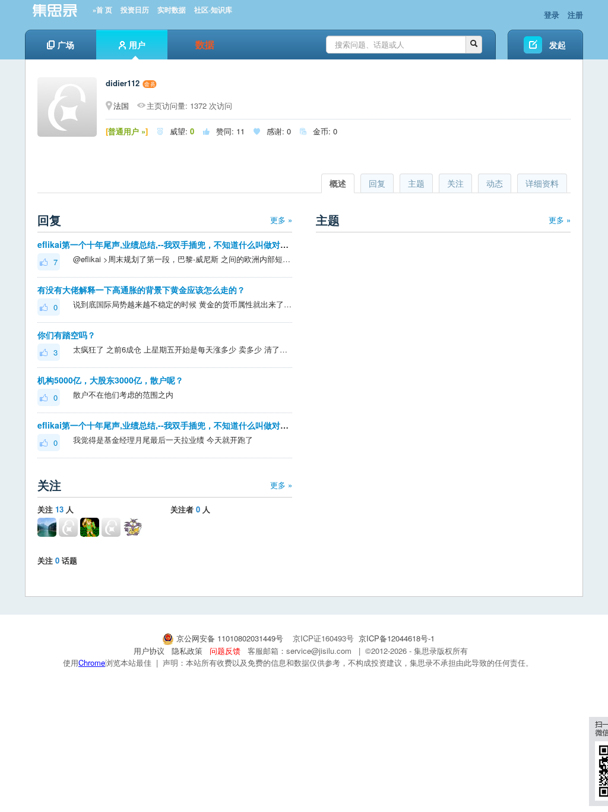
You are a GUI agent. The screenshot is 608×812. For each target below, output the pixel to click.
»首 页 (102, 10)
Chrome (91, 662)
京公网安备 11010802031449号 (230, 638)
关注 (455, 183)
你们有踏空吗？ (66, 335)
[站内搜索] (474, 44)
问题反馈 (225, 650)
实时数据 (171, 10)
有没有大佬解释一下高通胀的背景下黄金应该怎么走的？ (141, 289)
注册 (575, 14)
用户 (137, 45)
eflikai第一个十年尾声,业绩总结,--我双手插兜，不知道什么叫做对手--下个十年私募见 (195, 244)
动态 (494, 183)
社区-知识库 (213, 10)
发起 (557, 45)
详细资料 (542, 183)
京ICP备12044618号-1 (397, 638)
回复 (377, 183)
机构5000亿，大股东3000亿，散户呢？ (110, 380)
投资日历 (135, 10)
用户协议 (149, 650)
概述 (338, 183)
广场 (66, 45)
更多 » (281, 219)
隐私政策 (187, 650)
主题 (416, 183)
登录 (551, 14)
